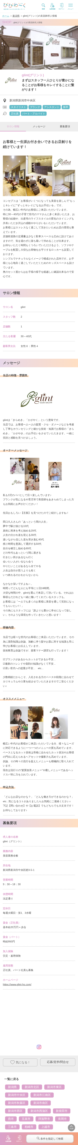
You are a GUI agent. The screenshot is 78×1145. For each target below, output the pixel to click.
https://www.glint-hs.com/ (17, 984)
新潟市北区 (32, 1087)
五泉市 (26, 1118)
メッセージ (39, 126)
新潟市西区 (15, 1110)
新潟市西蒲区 (39, 1110)
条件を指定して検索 (51, 1138)
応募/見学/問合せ (58, 1062)
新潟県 (12, 1087)
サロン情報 (13, 126)
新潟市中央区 (16, 1094)
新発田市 (61, 1110)
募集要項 (65, 126)
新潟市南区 (40, 1102)
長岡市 (62, 1118)
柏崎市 (29, 1126)
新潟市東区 (54, 1087)
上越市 (45, 1126)
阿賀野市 (44, 1118)
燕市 (11, 1118)
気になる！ (23, 1062)
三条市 (12, 1126)
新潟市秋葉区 (16, 1102)
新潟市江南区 (42, 1094)
